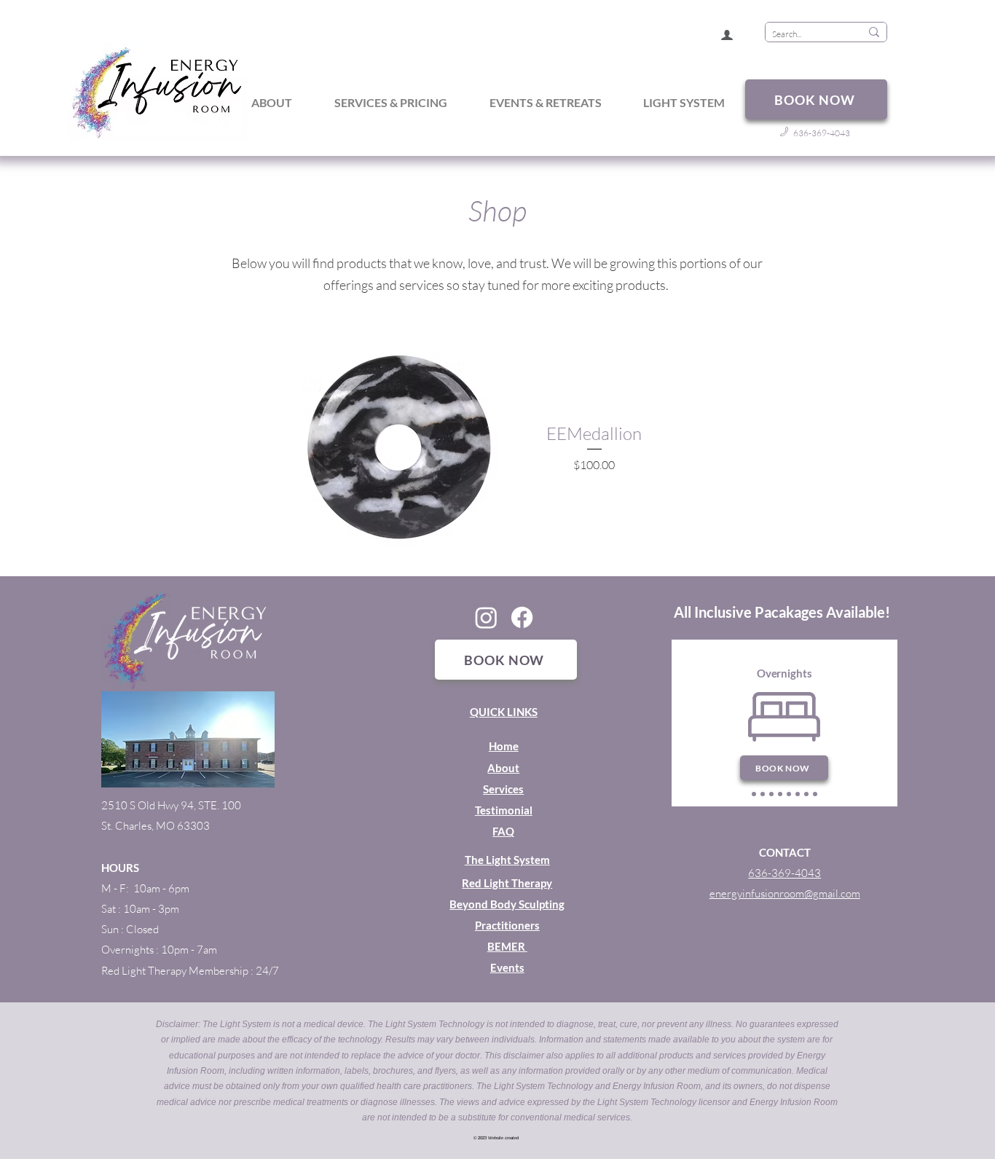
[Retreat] (754, 794)
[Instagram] (486, 617)
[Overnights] (762, 794)
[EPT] (806, 794)
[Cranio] (815, 794)
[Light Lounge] (771, 794)
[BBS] (780, 794)
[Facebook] (522, 617)
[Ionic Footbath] (797, 794)
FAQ (503, 831)
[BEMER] (789, 794)
